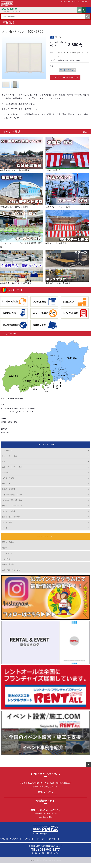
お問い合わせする (45, 792)
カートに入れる (66, 70)
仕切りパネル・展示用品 (67, 52)
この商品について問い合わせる (63, 77)
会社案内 (15, 839)
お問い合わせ (79, 10)
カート (84, 11)
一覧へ (84, 132)
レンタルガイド (28, 839)
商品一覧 (4, 839)
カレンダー (41, 839)
